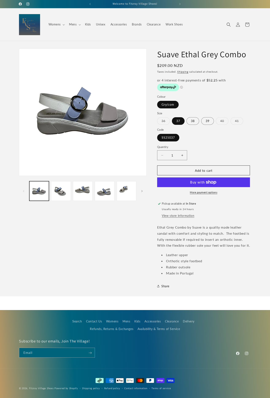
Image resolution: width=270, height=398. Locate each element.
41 (239, 122)
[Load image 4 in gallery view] (104, 191)
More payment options (203, 192)
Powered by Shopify (66, 388)
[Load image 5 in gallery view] (126, 191)
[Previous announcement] (90, 4)
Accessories (152, 321)
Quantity (162, 147)
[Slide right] (142, 191)
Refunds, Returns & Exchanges (111, 328)
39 (207, 121)
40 (224, 122)
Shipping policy (91, 388)
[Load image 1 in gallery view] (39, 191)
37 (178, 121)
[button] (56, 24)
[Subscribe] (90, 353)
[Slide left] (23, 191)
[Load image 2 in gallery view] (61, 191)
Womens (112, 321)
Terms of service (161, 388)
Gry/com (168, 104)
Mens (126, 321)
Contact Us (94, 321)
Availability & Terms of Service (159, 328)
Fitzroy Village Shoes (41, 388)
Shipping (182, 71)
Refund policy (112, 388)
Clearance (172, 321)
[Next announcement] (180, 4)
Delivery (188, 321)
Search (77, 321)
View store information (178, 215)
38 (193, 121)
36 (166, 122)
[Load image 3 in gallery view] (83, 191)
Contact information (135, 388)
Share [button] (165, 286)
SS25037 (168, 137)
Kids (137, 321)
